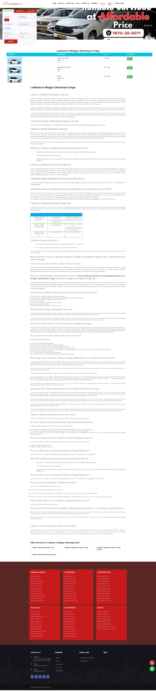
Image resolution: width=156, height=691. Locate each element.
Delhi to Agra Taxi (68, 611)
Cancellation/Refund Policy (87, 657)
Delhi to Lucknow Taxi (69, 614)
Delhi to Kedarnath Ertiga (103, 591)
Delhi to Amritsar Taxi (102, 611)
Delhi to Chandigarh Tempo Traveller (106, 628)
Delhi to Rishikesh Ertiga (70, 595)
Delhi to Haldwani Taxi (69, 591)
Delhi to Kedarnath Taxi (103, 578)
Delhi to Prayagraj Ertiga (70, 636)
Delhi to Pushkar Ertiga (36, 633)
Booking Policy (84, 661)
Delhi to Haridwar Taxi (69, 576)
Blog (77, 3)
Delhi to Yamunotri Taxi (103, 586)
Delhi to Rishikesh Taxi (69, 578)
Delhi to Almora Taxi (69, 588)
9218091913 (44, 665)
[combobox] (26, 16)
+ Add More (7, 28)
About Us (61, 3)
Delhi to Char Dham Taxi (103, 576)
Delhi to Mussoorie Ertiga (70, 598)
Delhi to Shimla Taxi (36, 576)
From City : (7, 16)
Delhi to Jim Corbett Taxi (70, 583)
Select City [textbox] (23, 17)
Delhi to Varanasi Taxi (69, 624)
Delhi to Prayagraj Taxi (69, 621)
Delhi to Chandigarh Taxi (103, 614)
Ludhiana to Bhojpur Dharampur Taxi (43, 547)
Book (129, 59)
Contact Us (85, 3)
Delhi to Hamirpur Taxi (36, 588)
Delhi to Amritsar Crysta (103, 621)
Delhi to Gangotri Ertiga (103, 595)
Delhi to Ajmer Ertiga (36, 628)
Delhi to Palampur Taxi (36, 586)
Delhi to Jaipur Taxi (35, 611)
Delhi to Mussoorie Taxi (70, 581)
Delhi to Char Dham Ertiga (103, 588)
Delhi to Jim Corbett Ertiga (71, 600)
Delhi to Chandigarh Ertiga (104, 619)
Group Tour (70, 3)
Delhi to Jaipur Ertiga (36, 626)
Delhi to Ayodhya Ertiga (70, 633)
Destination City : (9, 24)
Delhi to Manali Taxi (36, 578)
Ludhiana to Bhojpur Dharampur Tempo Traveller (109, 548)
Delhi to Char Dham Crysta (104, 600)
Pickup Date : (8, 33)
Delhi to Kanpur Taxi (69, 616)
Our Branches (59, 664)
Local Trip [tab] (31, 11)
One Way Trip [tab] (8, 11)
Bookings (94, 3)
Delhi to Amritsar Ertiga (103, 616)
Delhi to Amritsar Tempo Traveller (106, 626)
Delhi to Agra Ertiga (69, 626)
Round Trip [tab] (19, 11)
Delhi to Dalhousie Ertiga (37, 598)
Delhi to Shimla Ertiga (36, 591)
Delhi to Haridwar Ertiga (70, 593)
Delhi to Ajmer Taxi (35, 614)
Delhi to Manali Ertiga (36, 593)
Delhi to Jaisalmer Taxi (36, 621)
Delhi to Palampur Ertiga (37, 600)
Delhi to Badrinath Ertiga (103, 593)
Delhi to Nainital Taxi (69, 586)
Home (54, 3)
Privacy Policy (59, 670)
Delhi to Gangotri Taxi (102, 583)
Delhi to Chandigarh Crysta (104, 624)
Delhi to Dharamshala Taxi (37, 581)
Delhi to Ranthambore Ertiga (38, 631)
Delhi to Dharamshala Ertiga (38, 595)
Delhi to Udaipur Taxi (36, 624)
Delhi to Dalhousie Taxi (36, 583)
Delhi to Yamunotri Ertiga (103, 598)
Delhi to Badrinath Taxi (103, 581)
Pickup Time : (24, 33)
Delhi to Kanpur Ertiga (69, 631)
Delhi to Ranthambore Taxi (37, 616)
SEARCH (10, 41)
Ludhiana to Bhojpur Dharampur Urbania (44, 554)
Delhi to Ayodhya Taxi (69, 619)
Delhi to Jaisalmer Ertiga (37, 636)
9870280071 (37, 665)
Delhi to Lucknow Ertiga (70, 628)
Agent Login (119, 3)
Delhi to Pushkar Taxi (36, 619)
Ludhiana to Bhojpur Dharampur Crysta (76, 547)
